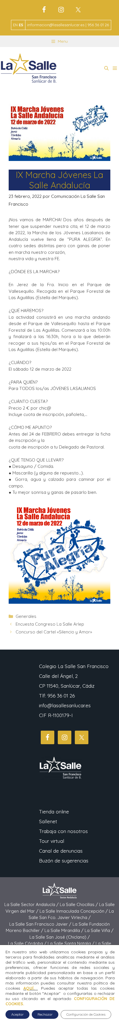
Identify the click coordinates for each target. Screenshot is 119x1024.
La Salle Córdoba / (28, 943)
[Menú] (115, 68)
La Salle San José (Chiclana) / (59, 937)
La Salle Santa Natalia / (72, 943)
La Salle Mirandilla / (64, 930)
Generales (26, 616)
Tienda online (54, 812)
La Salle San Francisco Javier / (40, 924)
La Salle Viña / (99, 930)
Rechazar (45, 1014)
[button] (106, 68)
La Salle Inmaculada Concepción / (74, 911)
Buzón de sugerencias (63, 861)
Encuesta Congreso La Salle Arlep (50, 624)
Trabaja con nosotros (63, 831)
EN (15, 24)
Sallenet (48, 821)
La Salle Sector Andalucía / (32, 904)
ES (21, 24)
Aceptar (17, 1014)
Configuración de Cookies (85, 1014)
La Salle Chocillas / (79, 904)
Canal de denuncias (61, 851)
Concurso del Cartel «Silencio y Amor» (54, 632)
